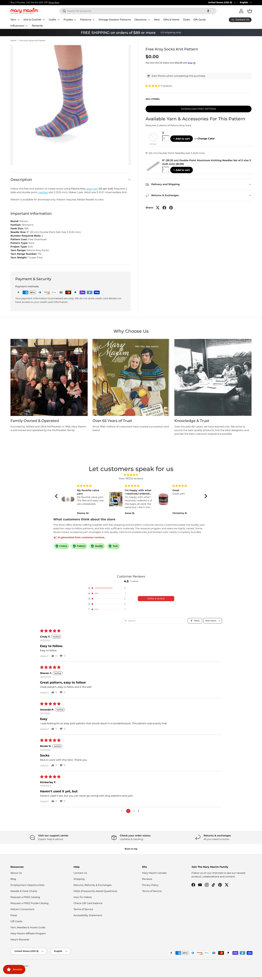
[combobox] (138, 11)
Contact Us (80, 873)
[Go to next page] (139, 811)
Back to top (131, 848)
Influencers (17, 25)
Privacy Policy (150, 885)
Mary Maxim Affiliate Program (28, 933)
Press (13, 915)
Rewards (37, 25)
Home (13, 40)
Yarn (13, 19)
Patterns (85, 19)
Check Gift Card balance (88, 903)
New (157, 19)
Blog (13, 879)
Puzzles (68, 19)
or (204, 138)
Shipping (79, 879)
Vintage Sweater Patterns (115, 19)
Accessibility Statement (88, 915)
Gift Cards (199, 19)
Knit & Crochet (32, 19)
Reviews (147, 879)
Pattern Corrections (22, 909)
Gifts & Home (171, 19)
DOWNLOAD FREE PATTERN (198, 108)
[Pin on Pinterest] (171, 207)
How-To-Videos (83, 897)
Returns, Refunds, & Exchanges (93, 885)
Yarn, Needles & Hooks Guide (27, 927)
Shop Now (53, 2)
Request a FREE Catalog (25, 897)
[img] (131, 475)
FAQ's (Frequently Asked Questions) (95, 891)
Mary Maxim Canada (154, 873)
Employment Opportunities (27, 885)
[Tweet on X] (157, 207)
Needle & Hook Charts (23, 891)
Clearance (140, 19)
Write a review (156, 598)
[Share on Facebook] (164, 207)
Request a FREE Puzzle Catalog (29, 903)
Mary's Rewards (19, 939)
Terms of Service (83, 909)
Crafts (52, 19)
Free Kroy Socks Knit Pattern (32, 40)
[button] (208, 11)
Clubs (186, 19)
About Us (16, 873)
